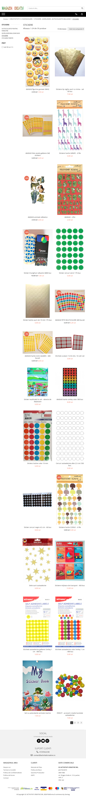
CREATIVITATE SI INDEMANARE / (22, 19)
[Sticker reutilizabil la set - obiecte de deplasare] (38, 382)
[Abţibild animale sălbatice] (38, 189)
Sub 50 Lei (7, 47)
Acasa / (6, 19)
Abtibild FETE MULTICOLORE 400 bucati (70, 320)
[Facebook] (39, 741)
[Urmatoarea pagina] (81, 722)
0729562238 (44, 752)
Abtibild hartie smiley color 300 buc (70, 399)
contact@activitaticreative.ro (44, 755)
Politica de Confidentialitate (12, 773)
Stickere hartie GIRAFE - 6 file (70, 153)
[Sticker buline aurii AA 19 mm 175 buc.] (38, 301)
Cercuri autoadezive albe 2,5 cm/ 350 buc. (70, 464)
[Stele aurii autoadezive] (38, 560)
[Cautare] (82, 8)
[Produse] (4, 14)
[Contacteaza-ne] (76, 14)
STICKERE (5, 36)
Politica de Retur (36, 770)
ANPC (33, 775)
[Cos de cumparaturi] (82, 14)
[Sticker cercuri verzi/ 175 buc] (70, 249)
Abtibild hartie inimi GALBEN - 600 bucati (38, 357)
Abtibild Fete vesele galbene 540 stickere (38, 154)
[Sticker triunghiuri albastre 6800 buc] (38, 249)
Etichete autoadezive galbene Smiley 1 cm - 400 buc (37, 650)
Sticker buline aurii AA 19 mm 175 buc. (37, 320)
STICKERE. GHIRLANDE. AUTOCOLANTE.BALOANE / (53, 19)
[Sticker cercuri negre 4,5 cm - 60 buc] (38, 500)
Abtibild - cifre (69, 217)
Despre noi (7, 767)
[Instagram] (47, 741)
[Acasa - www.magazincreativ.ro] (13, 8)
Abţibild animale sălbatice (37, 217)
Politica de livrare (9, 775)
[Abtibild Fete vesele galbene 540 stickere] (38, 126)
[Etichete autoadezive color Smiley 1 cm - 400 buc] (70, 622)
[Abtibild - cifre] (70, 189)
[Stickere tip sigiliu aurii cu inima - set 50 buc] (70, 61)
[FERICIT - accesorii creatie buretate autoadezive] (70, 686)
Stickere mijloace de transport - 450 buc (70, 585)
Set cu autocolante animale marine (38, 713)
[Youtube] (43, 741)
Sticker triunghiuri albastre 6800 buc (37, 273)
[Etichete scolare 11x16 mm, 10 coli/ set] (70, 342)
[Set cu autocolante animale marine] (38, 686)
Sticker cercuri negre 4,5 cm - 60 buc (37, 527)
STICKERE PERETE (7, 38)
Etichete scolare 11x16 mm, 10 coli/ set (69, 356)
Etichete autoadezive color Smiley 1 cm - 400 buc (69, 650)
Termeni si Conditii (9, 770)
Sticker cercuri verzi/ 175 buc (70, 273)
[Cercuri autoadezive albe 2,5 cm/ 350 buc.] (70, 435)
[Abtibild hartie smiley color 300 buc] (70, 382)
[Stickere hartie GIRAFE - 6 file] (70, 125)
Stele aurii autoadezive (37, 585)
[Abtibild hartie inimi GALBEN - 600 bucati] (38, 342)
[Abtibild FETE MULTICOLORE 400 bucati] (70, 301)
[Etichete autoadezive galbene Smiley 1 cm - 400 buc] (38, 622)
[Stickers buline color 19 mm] (38, 435)
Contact (6, 778)
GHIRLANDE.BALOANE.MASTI (11, 33)
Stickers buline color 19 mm (37, 463)
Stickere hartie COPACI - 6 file (70, 527)
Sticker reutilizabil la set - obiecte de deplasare (37, 400)
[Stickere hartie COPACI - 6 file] (70, 499)
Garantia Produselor (37, 773)
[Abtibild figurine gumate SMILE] (38, 61)
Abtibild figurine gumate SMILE (37, 89)
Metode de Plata (36, 767)
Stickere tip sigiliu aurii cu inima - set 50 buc (70, 90)
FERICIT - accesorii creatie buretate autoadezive (70, 714)
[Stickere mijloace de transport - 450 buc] (70, 561)
